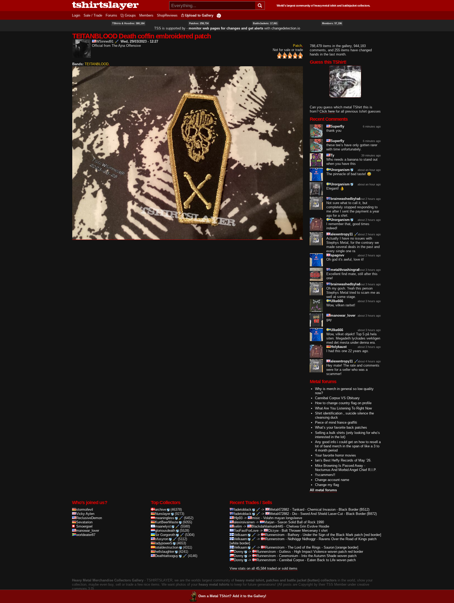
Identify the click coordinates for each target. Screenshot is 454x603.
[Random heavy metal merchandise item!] (219, 15)
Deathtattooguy (166, 556)
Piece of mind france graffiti (336, 422)
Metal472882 (279, 509)
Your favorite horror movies (335, 455)
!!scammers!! (325, 475)
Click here (327, 111)
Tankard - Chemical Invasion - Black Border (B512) (330, 509)
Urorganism (340, 170)
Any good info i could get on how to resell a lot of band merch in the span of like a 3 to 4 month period (348, 446)
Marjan (269, 522)
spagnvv (337, 255)
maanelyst (163, 526)
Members (146, 15)
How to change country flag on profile (343, 403)
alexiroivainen (244, 522)
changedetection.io (285, 28)
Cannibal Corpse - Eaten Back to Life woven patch (317, 560)
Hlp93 (238, 518)
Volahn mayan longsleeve (282, 518)
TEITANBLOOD (97, 64)
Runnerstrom (275, 535)
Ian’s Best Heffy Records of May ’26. (343, 460)
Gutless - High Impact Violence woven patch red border (321, 552)
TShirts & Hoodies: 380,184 (128, 23)
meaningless (164, 518)
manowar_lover (343, 315)
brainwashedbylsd (345, 199)
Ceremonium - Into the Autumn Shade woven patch (318, 556)
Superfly (337, 126)
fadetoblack (242, 509)
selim (238, 526)
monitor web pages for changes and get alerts (226, 28)
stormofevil (84, 509)
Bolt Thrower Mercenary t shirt (305, 531)
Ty (332, 155)
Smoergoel (84, 526)
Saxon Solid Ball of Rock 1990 (300, 522)
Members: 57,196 (332, 23)
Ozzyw (273, 531)
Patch (297, 46)
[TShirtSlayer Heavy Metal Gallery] (119, 5)
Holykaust (339, 347)
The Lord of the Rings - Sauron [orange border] (323, 547)
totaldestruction (166, 547)
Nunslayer (162, 514)
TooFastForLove (246, 531)
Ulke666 (337, 301)
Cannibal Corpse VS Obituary (337, 398)
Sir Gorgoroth (165, 535)
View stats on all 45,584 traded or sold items (263, 568)
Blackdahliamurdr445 (267, 526)
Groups (130, 15)
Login (76, 15)
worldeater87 (85, 535)
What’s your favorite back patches (341, 427)
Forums (111, 15)
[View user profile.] (81, 56)
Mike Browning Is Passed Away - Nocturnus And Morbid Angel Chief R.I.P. (345, 468)
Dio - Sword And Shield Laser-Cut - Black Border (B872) (334, 514)
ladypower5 (163, 543)
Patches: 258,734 (199, 23)
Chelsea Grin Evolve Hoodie (307, 526)
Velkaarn (240, 535)
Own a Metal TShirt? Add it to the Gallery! (232, 596)
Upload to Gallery (199, 15)
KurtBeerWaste (166, 522)
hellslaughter (164, 552)
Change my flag (327, 485)
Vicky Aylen (85, 514)
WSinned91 (104, 41)
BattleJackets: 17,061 (265, 23)
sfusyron (161, 539)
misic (256, 518)
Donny (239, 552)
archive (160, 509)
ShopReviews (167, 15)
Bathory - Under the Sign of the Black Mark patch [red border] (334, 535)
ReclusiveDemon (89, 518)
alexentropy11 (342, 234)
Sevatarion (84, 522)
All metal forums (323, 490)
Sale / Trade (93, 15)
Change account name (332, 480)
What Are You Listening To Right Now (343, 408)
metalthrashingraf (345, 270)
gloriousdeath (165, 531)
